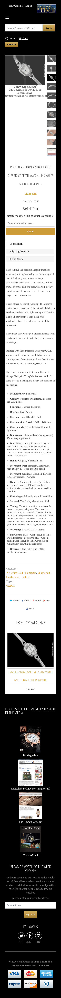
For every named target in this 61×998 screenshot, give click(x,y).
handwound (12, 577)
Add (48, 600)
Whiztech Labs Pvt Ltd (37, 965)
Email (31, 608)
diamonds (44, 573)
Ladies (25, 577)
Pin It (38, 600)
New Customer (16, 6)
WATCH (10, 585)
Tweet (16, 600)
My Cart (23, 38)
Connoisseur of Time (28, 961)
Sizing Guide (16, 259)
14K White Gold (14, 573)
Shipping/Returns (19, 251)
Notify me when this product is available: (30, 216)
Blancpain (31, 193)
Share (27, 600)
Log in (28, 6)
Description (16, 243)
